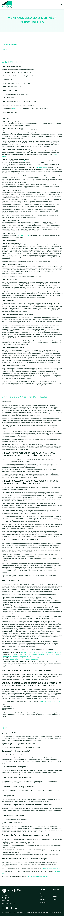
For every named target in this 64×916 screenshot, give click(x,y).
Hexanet (14, 108)
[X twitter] (7, 908)
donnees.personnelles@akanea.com (50, 701)
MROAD (42, 899)
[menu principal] (61, 5)
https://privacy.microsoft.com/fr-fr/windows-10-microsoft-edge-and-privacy (41, 652)
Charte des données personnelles (51, 868)
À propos (55, 896)
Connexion (55, 893)
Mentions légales (8, 40)
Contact (55, 899)
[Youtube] (16, 908)
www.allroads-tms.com (24, 161)
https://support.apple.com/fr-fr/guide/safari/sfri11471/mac (25, 659)
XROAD (42, 896)
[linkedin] (11, 908)
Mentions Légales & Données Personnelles (37, 912)
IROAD (42, 893)
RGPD (5, 49)
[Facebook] (2, 908)
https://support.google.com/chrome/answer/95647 (25, 657)
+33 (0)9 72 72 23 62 (9, 903)
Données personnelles (10, 44)
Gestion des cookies (57, 912)
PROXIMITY (43, 902)
